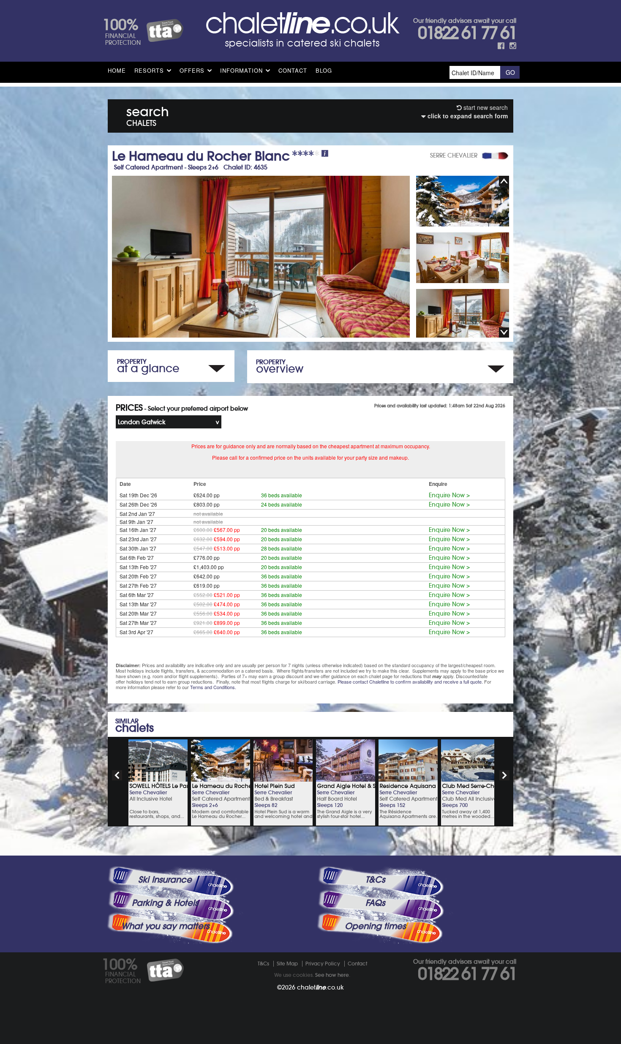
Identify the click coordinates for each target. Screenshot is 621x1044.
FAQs (375, 902)
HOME (117, 70)
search (147, 114)
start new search (485, 107)
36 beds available (281, 495)
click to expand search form (467, 116)
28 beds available (281, 548)
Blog (324, 70)
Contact (292, 70)
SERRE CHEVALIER (453, 155)
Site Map (287, 963)
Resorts (149, 70)
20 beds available (281, 529)
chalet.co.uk (320, 987)
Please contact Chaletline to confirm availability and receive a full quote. (410, 681)
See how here (332, 975)
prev (117, 775)
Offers (192, 70)
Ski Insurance (165, 879)
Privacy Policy (322, 963)
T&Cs (375, 879)
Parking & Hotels (165, 902)
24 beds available (281, 504)
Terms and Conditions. (213, 687)
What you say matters (165, 926)
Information (241, 70)
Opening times (375, 926)
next (504, 775)
